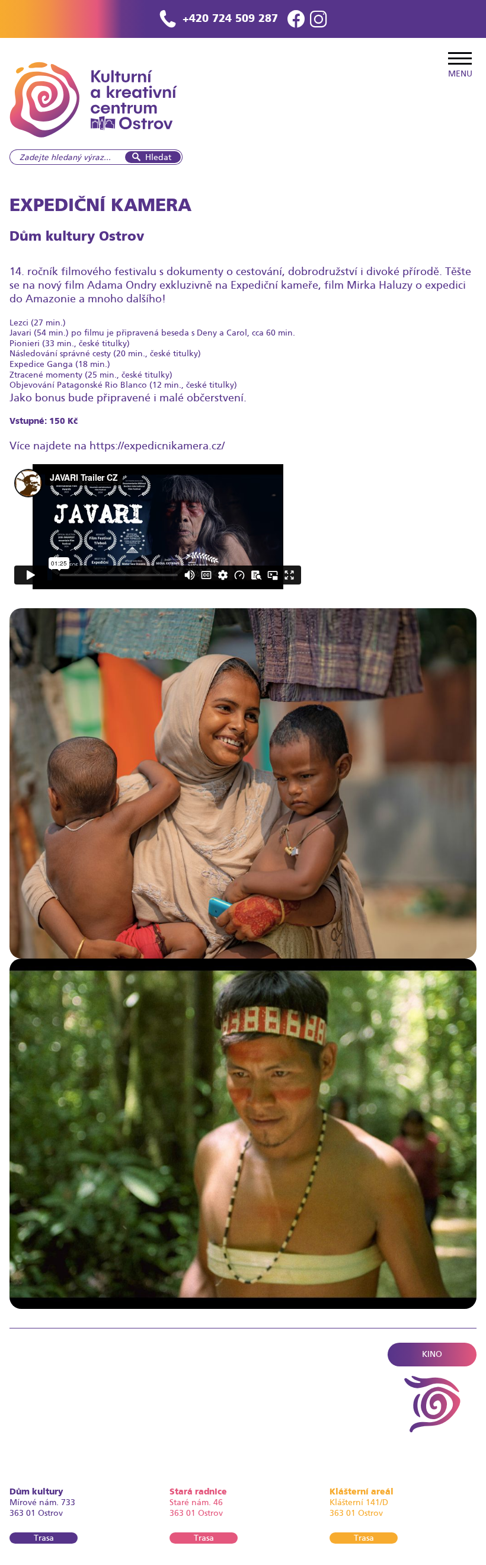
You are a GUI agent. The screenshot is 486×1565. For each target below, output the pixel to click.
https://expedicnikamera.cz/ (157, 445)
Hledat (158, 157)
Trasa (44, 1537)
